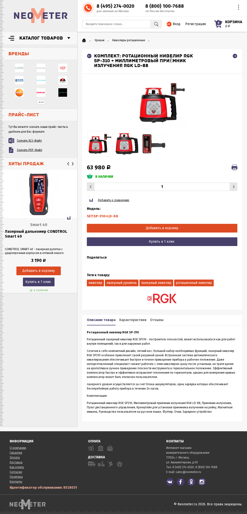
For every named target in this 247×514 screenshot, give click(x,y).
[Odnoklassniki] (191, 482)
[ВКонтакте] (170, 482)
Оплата (15, 457)
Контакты (16, 481)
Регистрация (195, 24)
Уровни (99, 40)
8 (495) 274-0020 (115, 6)
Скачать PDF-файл (29, 150)
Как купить (17, 467)
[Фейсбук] (181, 482)
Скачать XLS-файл (29, 140)
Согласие (16, 472)
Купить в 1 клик (38, 282)
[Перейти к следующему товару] (235, 56)
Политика (16, 477)
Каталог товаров (41, 38)
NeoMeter (41, 15)
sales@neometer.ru (188, 472)
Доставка (16, 462)
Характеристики (132, 320)
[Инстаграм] (202, 482)
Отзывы (157, 320)
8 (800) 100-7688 (164, 6)
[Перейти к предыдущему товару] (89, 56)
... (41, 102)
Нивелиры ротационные (128, 40)
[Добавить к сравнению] (68, 218)
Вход (176, 24)
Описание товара (101, 320)
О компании (18, 448)
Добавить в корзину (162, 228)
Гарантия (16, 452)
